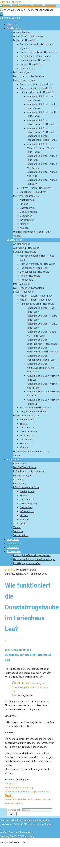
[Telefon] (5, 6)
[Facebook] (24, 6)
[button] (13, 551)
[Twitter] (36, 6)
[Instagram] (49, 6)
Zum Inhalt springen (10, 2)
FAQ (13, 569)
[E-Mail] (14, 6)
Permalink (10, 783)
